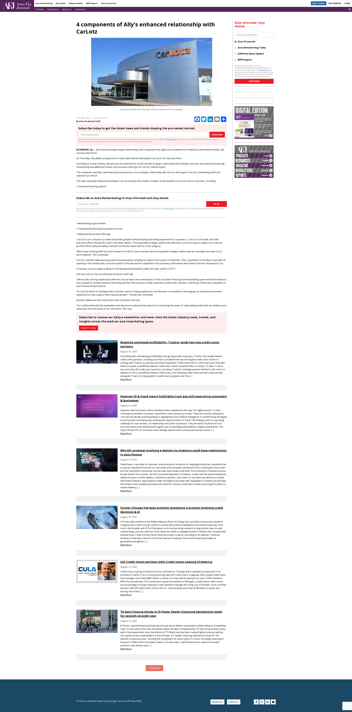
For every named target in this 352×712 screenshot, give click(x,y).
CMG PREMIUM (334, 3)
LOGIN (347, 3)
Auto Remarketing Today (252, 47)
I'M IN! (216, 204)
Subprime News (75, 3)
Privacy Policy (172, 139)
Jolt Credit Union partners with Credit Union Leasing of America (166, 562)
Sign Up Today (88, 328)
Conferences (80, 9)
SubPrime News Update (251, 53)
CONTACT (233, 701)
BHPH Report (92, 3)
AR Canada (60, 3)
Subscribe (217, 135)
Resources (67, 9)
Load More (154, 668)
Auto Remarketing (44, 3)
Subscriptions (53, 9)
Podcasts (39, 9)
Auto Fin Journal (108, 3)
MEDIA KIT (217, 701)
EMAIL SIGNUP (318, 3)
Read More (126, 379)
